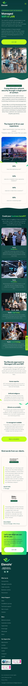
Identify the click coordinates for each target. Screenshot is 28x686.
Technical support (6, 606)
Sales (2, 601)
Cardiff (3, 656)
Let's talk (14, 42)
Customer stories (6, 623)
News (2, 634)
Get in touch (4, 609)
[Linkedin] (5, 572)
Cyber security (5, 587)
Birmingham (4, 648)
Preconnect (4, 592)
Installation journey (6, 603)
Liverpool (3, 653)
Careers (3, 612)
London (3, 645)
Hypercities (4, 626)
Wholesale (4, 631)
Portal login (4, 628)
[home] (12, 4)
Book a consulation (14, 439)
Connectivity (4, 581)
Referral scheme (5, 620)
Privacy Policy (4, 680)
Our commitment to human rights (8, 675)
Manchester (4, 642)
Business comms (6, 590)
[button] (25, 3)
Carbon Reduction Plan (6, 677)
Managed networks (6, 584)
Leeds (3, 651)
